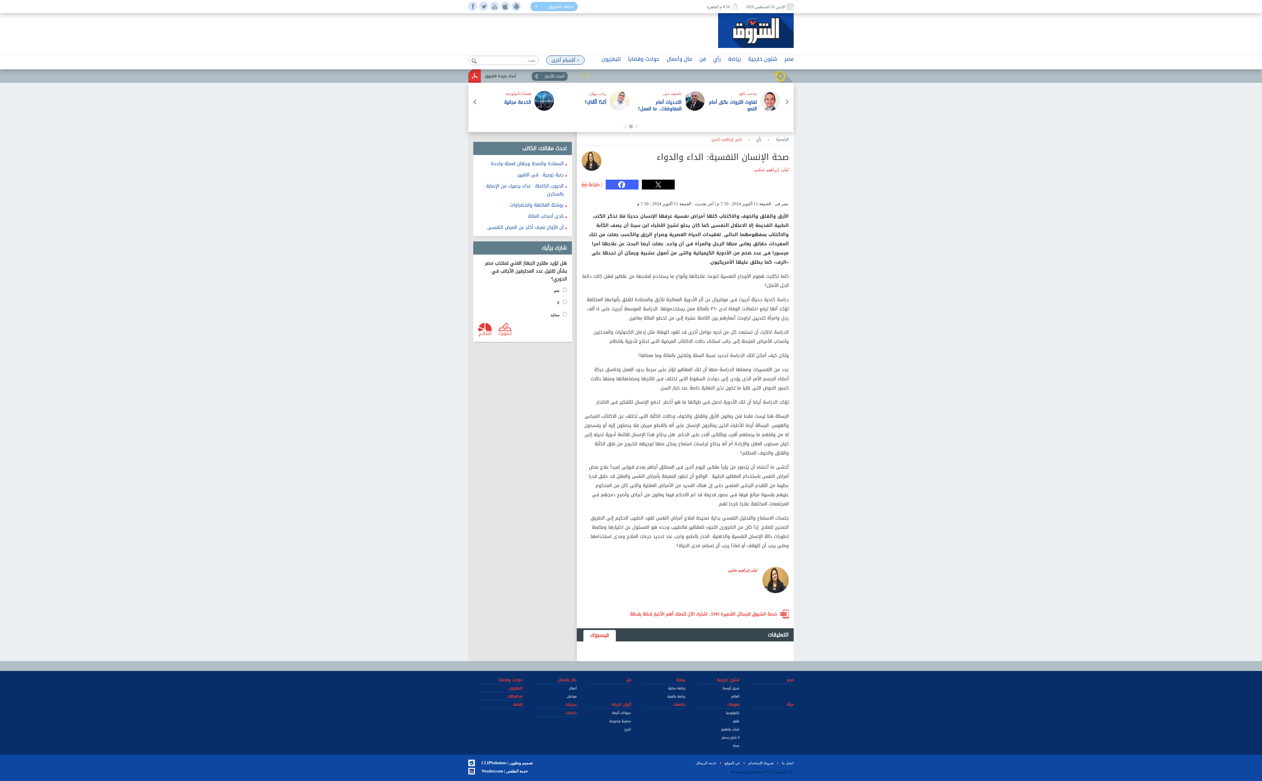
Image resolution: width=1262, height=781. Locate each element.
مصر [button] (789, 59)
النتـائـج (485, 333)
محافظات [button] (515, 696)
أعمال (573, 688)
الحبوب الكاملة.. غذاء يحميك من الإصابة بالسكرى (525, 190)
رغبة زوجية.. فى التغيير (541, 174)
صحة (736, 746)
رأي (758, 139)
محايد (554, 315)
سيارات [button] (571, 704)
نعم (556, 290)
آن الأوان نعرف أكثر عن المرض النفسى (525, 227)
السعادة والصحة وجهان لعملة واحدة (527, 163)
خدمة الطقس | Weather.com (504, 771)
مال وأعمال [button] (679, 59)
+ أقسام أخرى (565, 60)
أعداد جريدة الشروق (500, 76)
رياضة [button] (734, 59)
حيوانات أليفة (621, 713)
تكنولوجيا (732, 713)
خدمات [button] (571, 712)
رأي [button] (717, 59)
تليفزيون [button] (611, 59)
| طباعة (595, 185)
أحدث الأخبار (554, 76)
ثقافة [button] (518, 704)
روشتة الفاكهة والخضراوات (537, 205)
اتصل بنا (788, 763)
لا (558, 303)
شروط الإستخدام (761, 763)
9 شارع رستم (730, 737)
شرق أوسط (731, 688)
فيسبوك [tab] (599, 635)
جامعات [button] (679, 704)
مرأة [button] (790, 704)
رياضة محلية (676, 688)
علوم (736, 721)
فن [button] (702, 59)
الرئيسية (782, 139)
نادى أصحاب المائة (546, 216)
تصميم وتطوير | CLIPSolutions (507, 763)
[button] (581, 75)
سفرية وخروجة (620, 721)
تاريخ (627, 729)
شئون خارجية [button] (762, 59)
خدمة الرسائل (706, 763)
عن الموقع (732, 763)
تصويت (505, 333)
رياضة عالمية (676, 696)
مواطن (572, 696)
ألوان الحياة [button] (621, 704)
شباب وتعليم (730, 729)
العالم (735, 696)
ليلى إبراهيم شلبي (726, 139)
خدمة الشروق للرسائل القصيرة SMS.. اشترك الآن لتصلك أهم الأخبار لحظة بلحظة (703, 614)
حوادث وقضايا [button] (643, 59)
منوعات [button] (733, 704)
